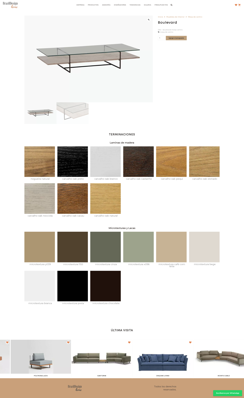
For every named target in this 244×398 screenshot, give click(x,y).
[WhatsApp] (129, 388)
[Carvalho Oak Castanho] (138, 163)
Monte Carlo (191, 376)
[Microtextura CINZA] (105, 249)
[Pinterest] (124, 388)
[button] (171, 5)
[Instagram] (119, 388)
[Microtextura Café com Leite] (171, 250)
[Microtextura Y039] (39, 249)
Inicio (160, 17)
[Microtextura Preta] (72, 288)
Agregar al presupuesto (176, 38)
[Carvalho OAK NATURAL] (105, 200)
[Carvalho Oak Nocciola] (39, 200)
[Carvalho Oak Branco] (105, 163)
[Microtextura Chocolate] (105, 288)
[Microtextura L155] (72, 249)
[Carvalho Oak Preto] (72, 163)
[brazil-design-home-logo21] (10, 5)
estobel (44, 344)
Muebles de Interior (175, 17)
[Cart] (239, 5)
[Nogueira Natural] (39, 163)
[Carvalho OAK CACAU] (72, 200)
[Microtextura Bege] (204, 249)
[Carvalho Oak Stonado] (204, 163)
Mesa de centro (195, 17)
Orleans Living (130, 376)
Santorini (69, 376)
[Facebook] (114, 388)
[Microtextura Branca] (39, 288)
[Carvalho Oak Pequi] (171, 163)
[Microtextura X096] (138, 249)
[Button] (69, 358)
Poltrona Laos (8, 376)
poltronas (52, 344)
